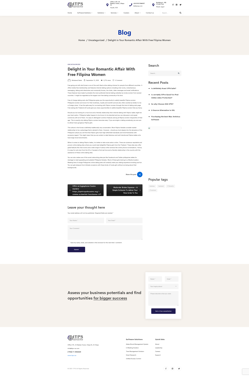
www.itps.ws (72, 355)
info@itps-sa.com (73, 348)
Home (81, 40)
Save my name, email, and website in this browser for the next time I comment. (96, 242)
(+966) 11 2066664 (74, 352)
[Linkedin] (176, 4)
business (152, 186)
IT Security (170, 186)
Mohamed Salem (76, 80)
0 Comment (118, 80)
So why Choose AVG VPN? (162, 104)
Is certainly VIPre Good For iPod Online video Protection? (164, 96)
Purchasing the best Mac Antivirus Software (165, 118)
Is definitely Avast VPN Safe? (163, 88)
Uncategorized (96, 40)
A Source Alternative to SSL (163, 110)
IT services (153, 190)
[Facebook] (173, 4)
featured (161, 186)
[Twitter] (180, 4)
